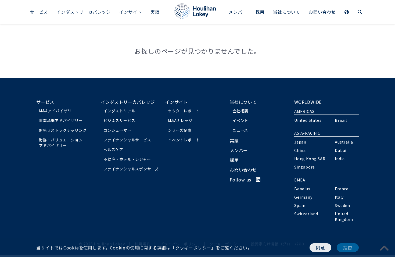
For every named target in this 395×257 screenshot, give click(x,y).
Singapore (304, 167)
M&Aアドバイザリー (57, 110)
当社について (286, 12)
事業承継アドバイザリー (61, 120)
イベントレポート (184, 139)
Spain (300, 205)
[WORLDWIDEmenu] (346, 12)
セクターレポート (183, 110)
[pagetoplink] (384, 248)
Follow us (243, 179)
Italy (339, 197)
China (300, 150)
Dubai (340, 150)
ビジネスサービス (119, 120)
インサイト (130, 12)
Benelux (302, 188)
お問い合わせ (322, 12)
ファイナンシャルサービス (127, 139)
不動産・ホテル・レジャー (127, 159)
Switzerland (306, 213)
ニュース (240, 130)
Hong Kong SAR (309, 158)
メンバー (238, 12)
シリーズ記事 (180, 130)
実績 (155, 12)
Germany (303, 197)
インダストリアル (119, 110)
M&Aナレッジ (180, 120)
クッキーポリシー (193, 247)
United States (307, 120)
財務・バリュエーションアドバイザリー (61, 142)
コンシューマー (117, 130)
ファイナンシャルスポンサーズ (131, 169)
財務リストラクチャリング (63, 130)
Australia (344, 142)
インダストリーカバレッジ (83, 12)
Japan (300, 142)
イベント (240, 120)
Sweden (342, 205)
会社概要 (240, 110)
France (342, 188)
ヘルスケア (113, 149)
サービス (39, 12)
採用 (260, 12)
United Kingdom (344, 216)
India (340, 158)
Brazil (341, 120)
